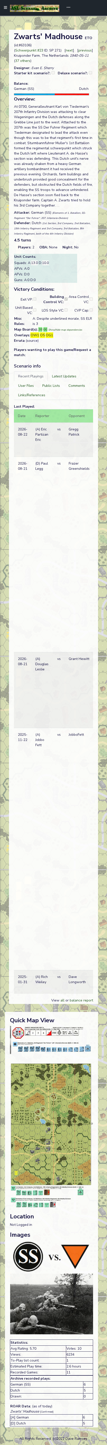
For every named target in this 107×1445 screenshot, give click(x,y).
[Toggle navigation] (66, 8)
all (62, 1000)
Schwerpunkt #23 (29, 50)
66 (45, 329)
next (69, 50)
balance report (81, 1000)
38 (40, 329)
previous (85, 50)
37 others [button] (22, 60)
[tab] (31, 376)
